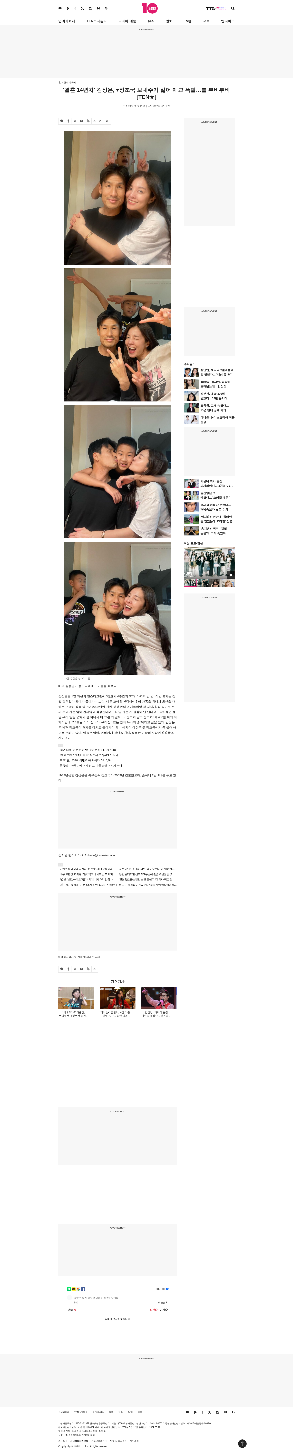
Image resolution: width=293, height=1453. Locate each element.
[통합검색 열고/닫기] (233, 9)
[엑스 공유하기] (75, 121)
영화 (169, 21)
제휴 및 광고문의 (118, 1440)
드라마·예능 (127, 21)
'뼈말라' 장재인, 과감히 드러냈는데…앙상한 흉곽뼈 (215, 386)
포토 (206, 21)
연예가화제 (66, 21)
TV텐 (188, 21)
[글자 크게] (101, 121)
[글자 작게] (108, 121)
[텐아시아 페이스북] (75, 8)
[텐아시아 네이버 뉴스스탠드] (98, 8)
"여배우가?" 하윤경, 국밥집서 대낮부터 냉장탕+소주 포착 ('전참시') (73, 1015)
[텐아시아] (150, 8)
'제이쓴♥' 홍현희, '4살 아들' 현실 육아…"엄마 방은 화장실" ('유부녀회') (115, 1015)
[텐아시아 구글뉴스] (106, 8)
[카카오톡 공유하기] (61, 121)
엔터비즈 (228, 21)
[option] (209, 563)
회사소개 (62, 1440)
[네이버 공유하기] (81, 121)
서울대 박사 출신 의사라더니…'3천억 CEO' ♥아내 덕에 (216, 486)
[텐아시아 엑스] (82, 8)
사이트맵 (134, 1440)
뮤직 (151, 21)
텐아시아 (75, 1446)
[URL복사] (94, 121)
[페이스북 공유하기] (68, 121)
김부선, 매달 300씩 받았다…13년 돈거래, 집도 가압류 (214, 398)
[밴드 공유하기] (88, 121)
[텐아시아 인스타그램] (90, 8)
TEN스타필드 (97, 21)
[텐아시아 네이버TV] (68, 8)
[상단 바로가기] (242, 1443)
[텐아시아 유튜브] (60, 8)
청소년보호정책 (99, 1440)
